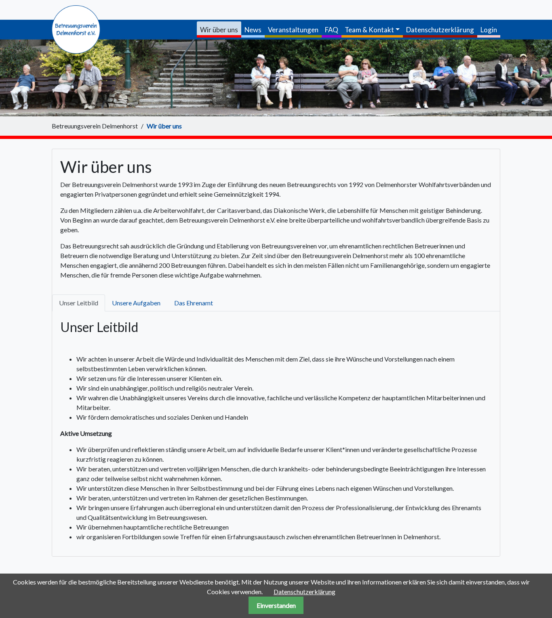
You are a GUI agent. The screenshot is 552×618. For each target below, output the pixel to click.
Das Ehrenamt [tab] (193, 303)
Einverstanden (276, 605)
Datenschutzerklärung (304, 591)
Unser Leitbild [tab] (78, 303)
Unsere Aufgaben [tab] (136, 303)
